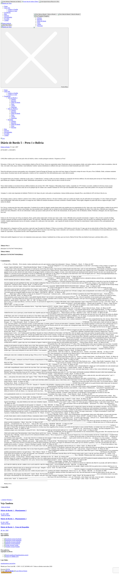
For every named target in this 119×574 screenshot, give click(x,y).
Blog (5, 14)
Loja (9, 23)
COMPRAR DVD (6, 572)
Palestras (6, 15)
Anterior (3, 499)
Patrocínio (40, 26)
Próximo (10, 499)
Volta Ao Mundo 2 (13, 108)
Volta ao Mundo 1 (13, 98)
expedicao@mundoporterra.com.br (18, 555)
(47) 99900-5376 (13, 556)
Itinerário (39, 19)
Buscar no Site (55, 1)
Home (6, 6)
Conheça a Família (13, 9)
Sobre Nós (7, 8)
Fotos (38, 22)
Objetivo (39, 18)
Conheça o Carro (12, 11)
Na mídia (6, 19)
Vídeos (39, 24)
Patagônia (10, 119)
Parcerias (13, 127)
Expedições (7, 12)
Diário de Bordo (41, 21)
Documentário (8, 17)
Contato (6, 20)
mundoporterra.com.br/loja (8, 563)
